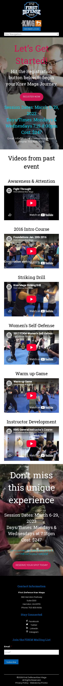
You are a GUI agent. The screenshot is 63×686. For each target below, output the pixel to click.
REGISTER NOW (31, 96)
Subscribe (11, 662)
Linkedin (34, 628)
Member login (31, 29)
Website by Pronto (39, 683)
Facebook (34, 621)
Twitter (34, 625)
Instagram (34, 632)
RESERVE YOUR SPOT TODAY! (32, 565)
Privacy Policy (21, 683)
